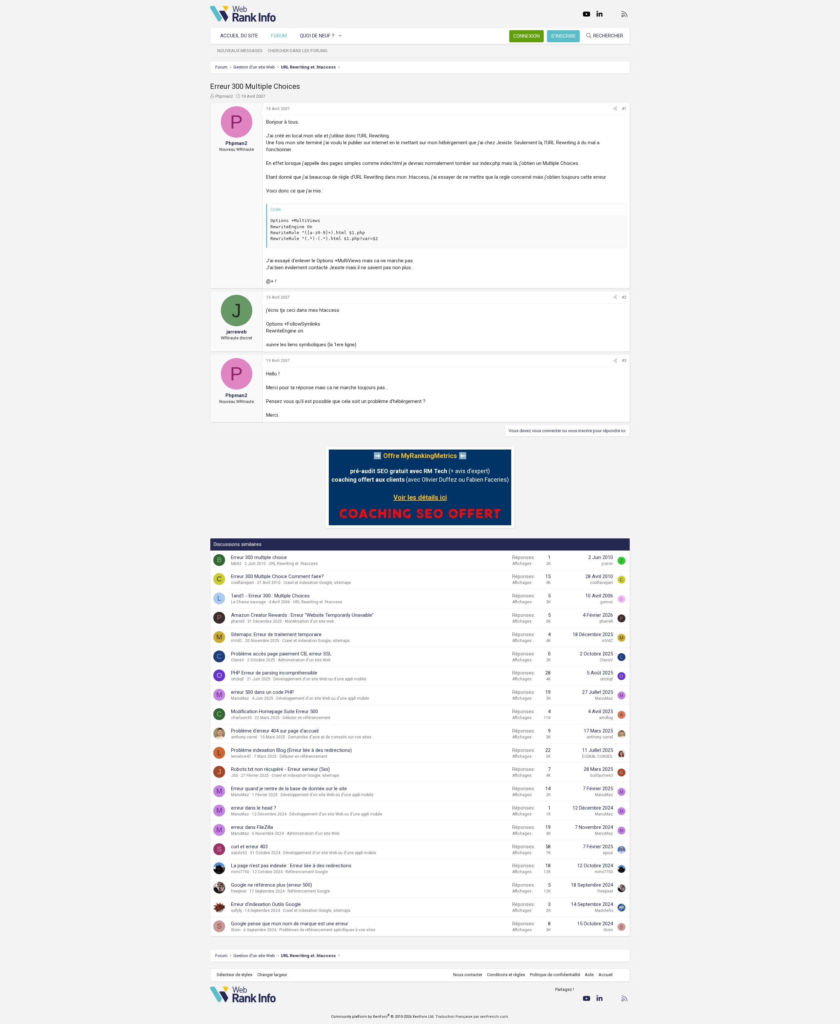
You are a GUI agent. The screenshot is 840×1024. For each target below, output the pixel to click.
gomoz (606, 602)
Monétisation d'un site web (309, 621)
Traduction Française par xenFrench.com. (472, 1016)
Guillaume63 (601, 775)
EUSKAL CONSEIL (597, 756)
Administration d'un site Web (304, 660)
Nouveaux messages (239, 50)
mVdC (236, 640)
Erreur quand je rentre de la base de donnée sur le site (289, 789)
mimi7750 (240, 872)
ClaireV (237, 660)
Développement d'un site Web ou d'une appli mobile (319, 679)
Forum (279, 36)
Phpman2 (224, 96)
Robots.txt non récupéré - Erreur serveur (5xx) (280, 769)
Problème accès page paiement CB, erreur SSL (281, 654)
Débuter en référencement (306, 717)
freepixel (238, 891)
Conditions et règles (506, 974)
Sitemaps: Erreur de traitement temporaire (276, 634)
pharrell (237, 621)
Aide (589, 974)
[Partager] (615, 109)
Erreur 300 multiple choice (259, 557)
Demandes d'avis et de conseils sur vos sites (329, 737)
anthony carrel (244, 737)
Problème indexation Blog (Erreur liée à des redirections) (291, 750)
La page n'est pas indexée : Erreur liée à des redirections (291, 866)
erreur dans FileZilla (252, 827)
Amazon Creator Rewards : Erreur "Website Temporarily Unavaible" (302, 615)
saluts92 (239, 853)
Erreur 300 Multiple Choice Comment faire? (277, 576)
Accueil (605, 974)
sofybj (236, 910)
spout (608, 853)
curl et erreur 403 (249, 847)
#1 (624, 109)
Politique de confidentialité (555, 974)
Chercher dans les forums (297, 50)
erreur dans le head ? (253, 808)
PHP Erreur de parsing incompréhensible (274, 673)
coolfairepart (242, 582)
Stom (236, 930)
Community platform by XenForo (382, 1016)
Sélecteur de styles (234, 974)
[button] (340, 36)
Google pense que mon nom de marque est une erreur (289, 924)
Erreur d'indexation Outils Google (266, 904)
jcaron (607, 563)
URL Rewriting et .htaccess (293, 563)
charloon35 (241, 717)
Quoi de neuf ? (317, 36)
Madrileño (604, 910)
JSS (234, 775)
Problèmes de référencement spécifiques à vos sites (327, 930)
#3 (624, 360)
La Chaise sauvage (248, 602)
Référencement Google (306, 872)
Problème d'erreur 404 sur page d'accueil (275, 731)
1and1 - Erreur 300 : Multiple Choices (270, 596)
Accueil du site (239, 36)
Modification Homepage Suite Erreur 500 (274, 711)
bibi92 (236, 563)
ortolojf (237, 679)
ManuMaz (240, 698)
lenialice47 (241, 756)
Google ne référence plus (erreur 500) (271, 885)
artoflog (606, 717)
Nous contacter (467, 974)
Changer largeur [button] (272, 974)
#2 (624, 297)
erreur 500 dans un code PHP (262, 692)
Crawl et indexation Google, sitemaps (317, 582)
